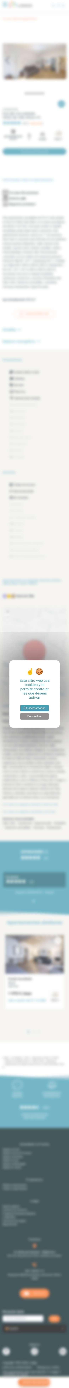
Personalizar (34, 716)
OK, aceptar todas (34, 708)
